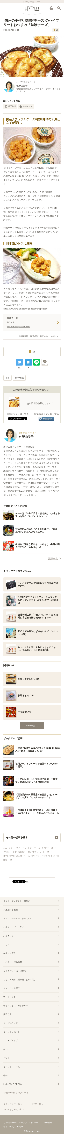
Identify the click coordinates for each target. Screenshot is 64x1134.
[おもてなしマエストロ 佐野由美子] (19, 441)
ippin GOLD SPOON (12, 1084)
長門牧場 (12, 106)
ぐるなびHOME (10, 1122)
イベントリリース (11, 1067)
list (19, 367)
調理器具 (7, 1014)
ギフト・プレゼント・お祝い (16, 901)
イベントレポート (11, 1032)
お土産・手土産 (10, 910)
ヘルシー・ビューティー (14, 927)
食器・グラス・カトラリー (15, 1006)
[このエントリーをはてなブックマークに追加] (28, 362)
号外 (5, 1075)
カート (51, 8)
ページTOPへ (32, 873)
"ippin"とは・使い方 (12, 1109)
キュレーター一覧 (11, 1104)
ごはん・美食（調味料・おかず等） (19, 979)
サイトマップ (9, 1127)
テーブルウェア (10, 1023)
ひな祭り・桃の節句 (12, 962)
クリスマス (8, 944)
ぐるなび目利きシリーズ (29, 1122)
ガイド (6, 1058)
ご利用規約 (47, 1122)
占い (5, 1049)
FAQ (19, 1127)
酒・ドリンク (9, 997)
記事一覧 (53, 558)
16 (57, 30)
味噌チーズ (27, 106)
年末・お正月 (9, 953)
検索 (58, 8)
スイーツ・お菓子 (11, 988)
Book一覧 (36, 1104)
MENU (5, 8)
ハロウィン (8, 936)
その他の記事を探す (17, 837)
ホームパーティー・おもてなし (17, 918)
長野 (7, 378)
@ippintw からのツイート (16, 1092)
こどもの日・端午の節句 (14, 971)
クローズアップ (10, 1040)
